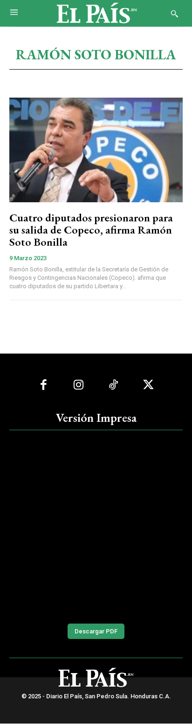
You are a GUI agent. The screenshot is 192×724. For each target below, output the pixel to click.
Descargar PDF (96, 631)
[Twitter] (148, 385)
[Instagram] (78, 385)
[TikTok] (113, 385)
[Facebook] (43, 385)
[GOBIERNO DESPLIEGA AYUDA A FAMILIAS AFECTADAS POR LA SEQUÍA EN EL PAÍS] (96, 525)
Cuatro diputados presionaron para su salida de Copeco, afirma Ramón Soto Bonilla (91, 229)
